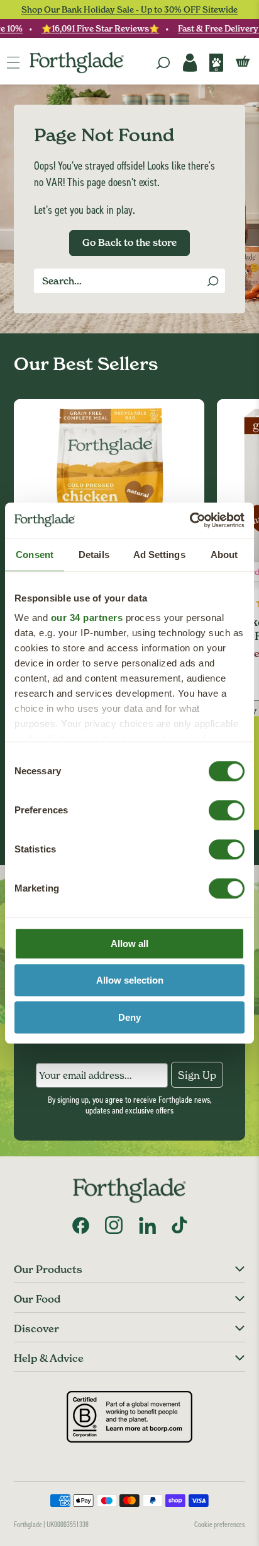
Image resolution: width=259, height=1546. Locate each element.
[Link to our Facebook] (80, 1225)
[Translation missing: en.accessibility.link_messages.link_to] (129, 1190)
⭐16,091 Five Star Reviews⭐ (96, 28)
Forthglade (28, 1524)
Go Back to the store (129, 242)
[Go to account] (190, 63)
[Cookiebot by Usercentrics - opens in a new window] (190, 520)
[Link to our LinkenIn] (147, 1225)
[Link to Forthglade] (77, 62)
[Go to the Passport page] (216, 63)
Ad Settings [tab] (159, 554)
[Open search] (163, 63)
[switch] (215, 806)
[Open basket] (243, 62)
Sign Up (197, 1075)
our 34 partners (87, 617)
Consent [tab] (34, 554)
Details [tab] (94, 554)
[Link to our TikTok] (179, 1225)
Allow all (129, 943)
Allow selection (129, 980)
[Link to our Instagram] (114, 1225)
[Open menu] (13, 62)
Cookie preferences (219, 1524)
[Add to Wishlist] (189, 413)
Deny (129, 1017)
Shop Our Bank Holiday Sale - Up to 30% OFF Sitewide (129, 9)
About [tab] (224, 554)
